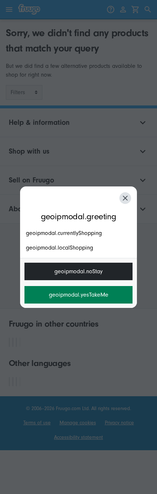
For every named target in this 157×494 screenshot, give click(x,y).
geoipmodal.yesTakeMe (78, 295)
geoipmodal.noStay (78, 271)
